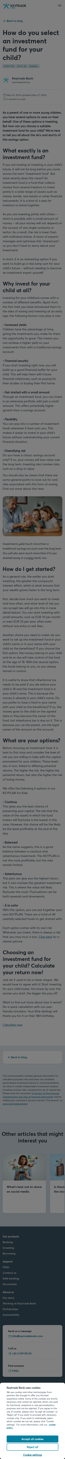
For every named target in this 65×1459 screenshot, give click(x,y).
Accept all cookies (33, 1439)
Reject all (32, 1447)
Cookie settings (32, 1455)
